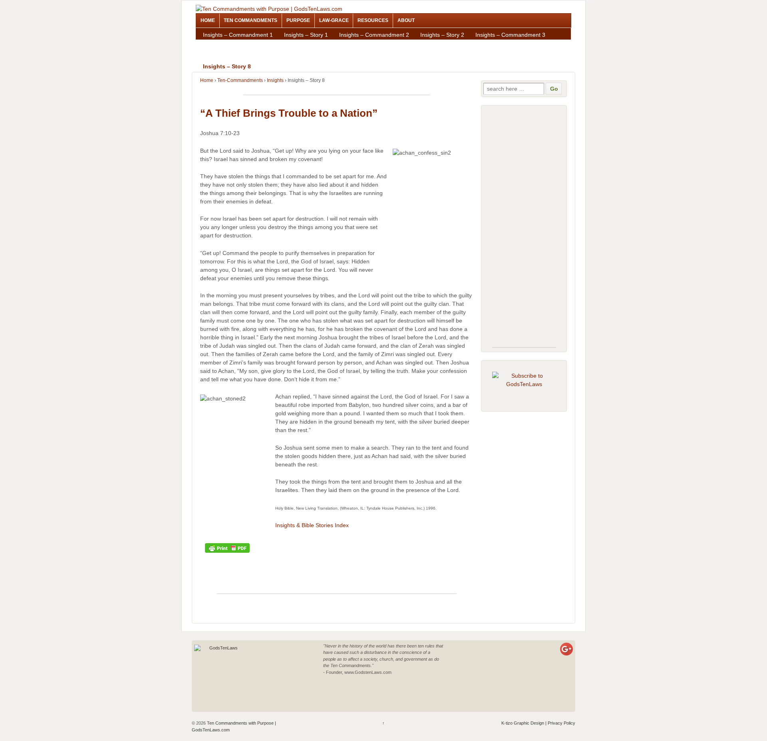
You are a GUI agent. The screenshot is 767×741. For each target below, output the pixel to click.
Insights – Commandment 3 (510, 35)
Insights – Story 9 (365, 66)
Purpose (298, 20)
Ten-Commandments (240, 80)
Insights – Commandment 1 (238, 35)
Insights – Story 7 (442, 56)
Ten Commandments (250, 20)
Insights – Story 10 (506, 66)
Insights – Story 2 (442, 35)
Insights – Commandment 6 (238, 56)
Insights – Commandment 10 (434, 66)
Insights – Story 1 (306, 35)
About (406, 20)
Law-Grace (334, 20)
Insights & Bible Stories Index (312, 525)
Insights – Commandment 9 (297, 66)
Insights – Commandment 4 (293, 45)
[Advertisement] (336, 92)
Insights (275, 80)
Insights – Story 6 (306, 56)
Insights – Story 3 (225, 45)
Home (208, 20)
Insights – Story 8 (227, 66)
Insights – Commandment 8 (510, 56)
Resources (373, 20)
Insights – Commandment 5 (429, 45)
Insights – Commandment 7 (374, 56)
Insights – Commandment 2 (374, 35)
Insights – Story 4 (361, 45)
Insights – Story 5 (497, 45)
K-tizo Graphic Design (522, 723)
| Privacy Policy (559, 723)
